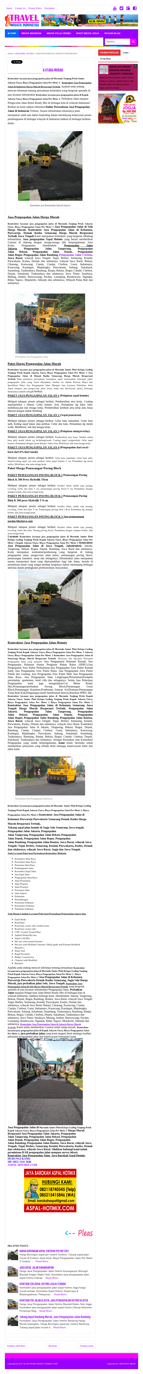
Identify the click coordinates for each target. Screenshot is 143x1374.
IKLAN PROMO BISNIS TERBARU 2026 (40, 1364)
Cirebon (75, 254)
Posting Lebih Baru (16, 1346)
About (9, 8)
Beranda (53, 1346)
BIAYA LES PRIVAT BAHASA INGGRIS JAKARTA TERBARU (121, 70)
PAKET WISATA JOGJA (87, 33)
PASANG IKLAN (112, 33)
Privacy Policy (35, 8)
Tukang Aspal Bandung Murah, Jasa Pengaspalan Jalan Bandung (55, 1317)
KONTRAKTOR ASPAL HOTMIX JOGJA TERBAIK (43, 1284)
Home (12, 33)
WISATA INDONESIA (31, 33)
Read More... (43, 1261)
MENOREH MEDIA (127, 1364)
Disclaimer (50, 8)
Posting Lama (86, 1346)
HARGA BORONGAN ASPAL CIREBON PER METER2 (44, 1251)
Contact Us (20, 8)
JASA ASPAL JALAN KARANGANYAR (37, 1267)
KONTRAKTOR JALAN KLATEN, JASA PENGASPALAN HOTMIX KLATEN (54, 1300)
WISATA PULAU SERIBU (59, 33)
